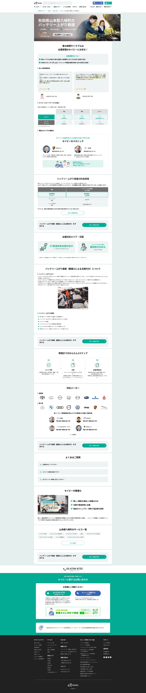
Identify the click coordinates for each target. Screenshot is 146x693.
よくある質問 (67, 7)
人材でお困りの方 (65, 660)
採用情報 (105, 654)
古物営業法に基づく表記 (86, 669)
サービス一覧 (50, 643)
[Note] (104, 657)
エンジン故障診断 (60, 537)
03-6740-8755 (74, 569)
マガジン (74, 7)
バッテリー (50, 647)
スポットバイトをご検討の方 (68, 651)
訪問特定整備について (85, 676)
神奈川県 (49, 665)
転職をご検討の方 (65, 654)
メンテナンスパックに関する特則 (88, 647)
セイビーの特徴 (38, 645)
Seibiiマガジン (64, 669)
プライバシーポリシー (85, 657)
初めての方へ (37, 643)
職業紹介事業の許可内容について (88, 673)
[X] (106, 657)
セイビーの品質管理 (39, 659)
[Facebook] (108, 657)
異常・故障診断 (51, 649)
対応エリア (36, 652)
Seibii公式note (64, 671)
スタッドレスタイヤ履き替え (56, 533)
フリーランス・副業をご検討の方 (69, 649)
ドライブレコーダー (52, 645)
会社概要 (105, 651)
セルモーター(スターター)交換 (46, 537)
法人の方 (92, 6)
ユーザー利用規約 (84, 643)
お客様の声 (36, 647)
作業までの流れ (38, 649)
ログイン (109, 3)
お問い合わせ (82, 7)
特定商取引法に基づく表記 (86, 666)
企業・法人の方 (64, 643)
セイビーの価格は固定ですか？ (50, 472)
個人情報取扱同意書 (85, 664)
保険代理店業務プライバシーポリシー (89, 662)
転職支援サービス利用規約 (86, 671)
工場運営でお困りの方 (66, 662)
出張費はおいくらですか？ (48, 464)
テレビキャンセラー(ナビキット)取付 (75, 537)
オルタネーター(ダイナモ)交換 (93, 533)
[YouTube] (110, 657)
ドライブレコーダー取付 (71, 533)
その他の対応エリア (52, 672)
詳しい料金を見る (73, 213)
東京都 (49, 658)
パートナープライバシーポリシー (88, 660)
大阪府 (49, 670)
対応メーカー (37, 654)
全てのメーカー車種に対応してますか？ (52, 479)
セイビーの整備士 (38, 656)
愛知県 (49, 667)
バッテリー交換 (43, 533)
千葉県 (49, 661)
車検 (81, 533)
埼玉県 (49, 663)
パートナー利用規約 (85, 645)
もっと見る (73, 543)
